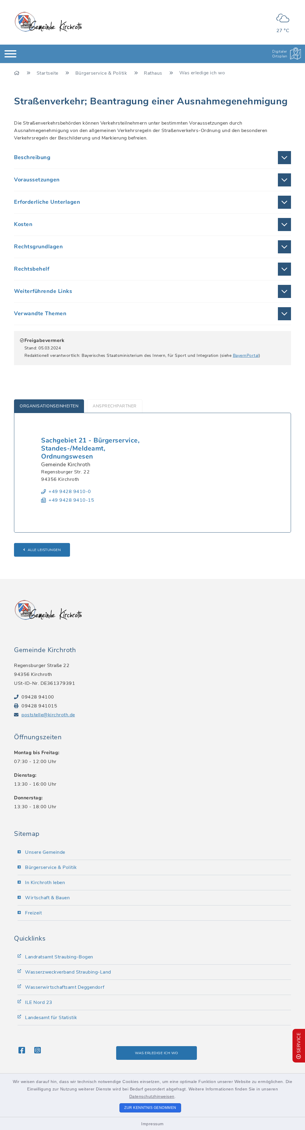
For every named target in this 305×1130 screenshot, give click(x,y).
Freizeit (33, 913)
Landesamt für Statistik (51, 1017)
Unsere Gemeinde (45, 852)
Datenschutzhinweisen (152, 1096)
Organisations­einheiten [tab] (49, 406)
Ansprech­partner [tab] (115, 406)
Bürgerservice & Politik (101, 73)
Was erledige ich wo (156, 1053)
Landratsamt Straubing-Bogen (59, 957)
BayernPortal (246, 355)
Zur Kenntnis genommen (150, 1108)
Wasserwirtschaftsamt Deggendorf (65, 987)
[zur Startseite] (48, 22)
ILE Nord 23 (38, 1002)
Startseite (48, 73)
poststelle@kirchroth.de (48, 715)
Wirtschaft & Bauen (47, 897)
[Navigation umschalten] (10, 54)
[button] (152, 158)
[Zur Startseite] (17, 73)
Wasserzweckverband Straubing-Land (68, 972)
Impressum (152, 1123)
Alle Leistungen (44, 549)
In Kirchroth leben (45, 882)
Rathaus (154, 73)
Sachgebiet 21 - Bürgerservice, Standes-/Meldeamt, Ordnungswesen (90, 448)
